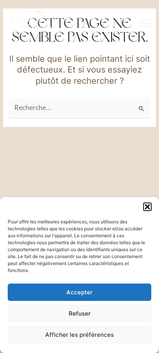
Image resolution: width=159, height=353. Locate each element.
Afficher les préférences (79, 334)
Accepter (79, 292)
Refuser (80, 313)
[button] (147, 207)
